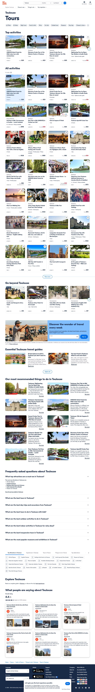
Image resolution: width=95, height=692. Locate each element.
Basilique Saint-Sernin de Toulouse (15, 485)
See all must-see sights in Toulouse (14, 492)
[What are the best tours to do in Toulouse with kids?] (88, 512)
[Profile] (90, 2)
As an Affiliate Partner (82, 674)
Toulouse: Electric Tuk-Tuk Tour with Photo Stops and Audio (17, 605)
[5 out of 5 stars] (19, 608)
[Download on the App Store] (38, 677)
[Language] (84, 2)
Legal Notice (48, 672)
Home (6, 662)
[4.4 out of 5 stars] (9, 600)
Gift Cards (72, 679)
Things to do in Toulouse (32, 662)
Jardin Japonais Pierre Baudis (14, 487)
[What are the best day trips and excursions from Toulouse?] (88, 505)
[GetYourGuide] (4, 3)
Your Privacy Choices (50, 677)
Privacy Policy (49, 674)
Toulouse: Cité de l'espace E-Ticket (72, 605)
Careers (71, 672)
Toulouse (22, 583)
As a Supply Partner (81, 669)
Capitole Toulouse (11, 483)
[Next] (89, 49)
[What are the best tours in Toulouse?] (88, 498)
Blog (71, 674)
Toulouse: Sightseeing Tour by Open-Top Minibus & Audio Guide (45, 605)
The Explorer (72, 681)
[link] (15, 49)
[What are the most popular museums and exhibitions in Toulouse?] (88, 539)
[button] (15, 49)
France (12, 662)
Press (71, 677)
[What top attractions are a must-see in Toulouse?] (88, 476)
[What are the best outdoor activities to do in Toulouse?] (88, 518)
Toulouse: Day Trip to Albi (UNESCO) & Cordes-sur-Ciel (76, 633)
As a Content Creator (82, 672)
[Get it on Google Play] (38, 671)
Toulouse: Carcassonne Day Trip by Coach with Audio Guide (19, 633)
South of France (20, 662)
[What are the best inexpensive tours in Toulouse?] (88, 532)
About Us (72, 669)
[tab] (14, 553)
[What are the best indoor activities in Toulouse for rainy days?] (88, 525)
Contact (47, 669)
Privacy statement (14, 344)
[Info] (11, 72)
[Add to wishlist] (23, 37)
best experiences (40, 583)
